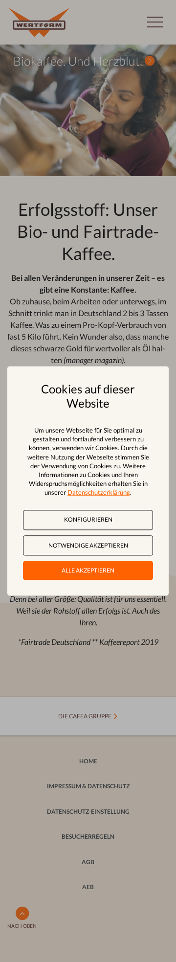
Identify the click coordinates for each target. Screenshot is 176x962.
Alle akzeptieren (88, 570)
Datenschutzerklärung (98, 493)
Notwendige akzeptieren (88, 545)
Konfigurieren (88, 520)
